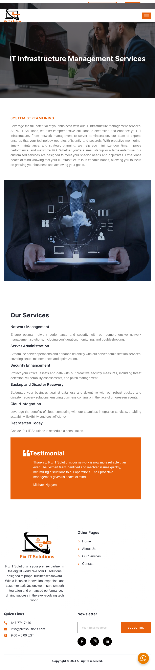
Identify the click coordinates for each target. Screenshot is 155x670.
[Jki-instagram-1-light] (94, 641)
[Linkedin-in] (107, 641)
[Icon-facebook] (82, 641)
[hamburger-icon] (146, 16)
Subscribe (136, 627)
